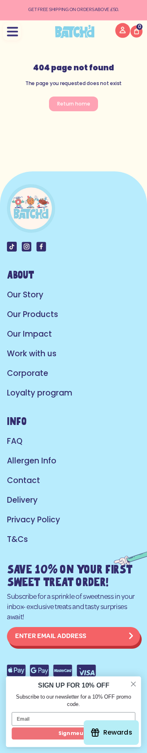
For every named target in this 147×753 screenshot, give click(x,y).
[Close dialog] (133, 684)
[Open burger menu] (12, 31)
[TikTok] (12, 247)
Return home (73, 103)
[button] (136, 31)
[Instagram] (26, 247)
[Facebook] (41, 247)
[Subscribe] (131, 636)
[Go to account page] (122, 35)
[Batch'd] (74, 31)
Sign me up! (73, 733)
